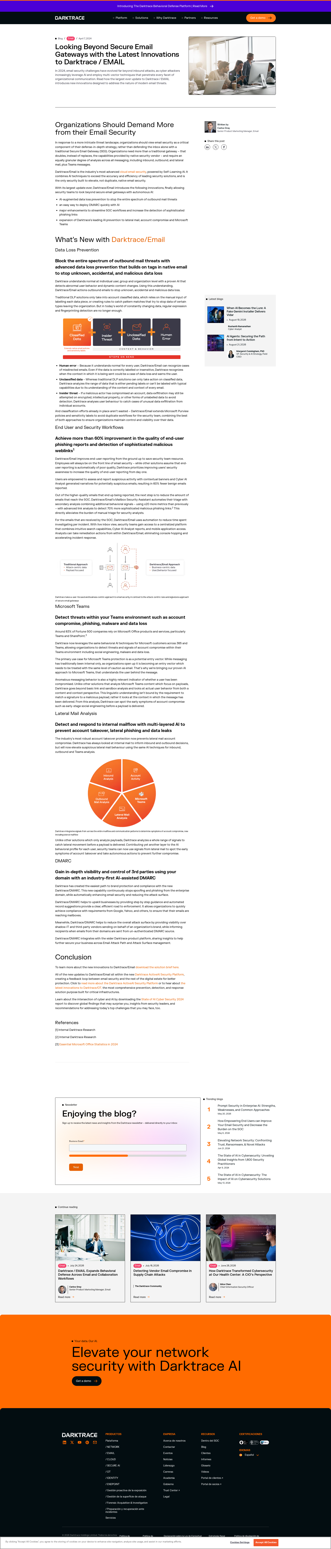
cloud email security (133, 172)
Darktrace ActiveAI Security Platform (159, 974)
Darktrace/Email (139, 239)
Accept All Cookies (266, 1542)
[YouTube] (79, 1442)
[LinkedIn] (64, 1442)
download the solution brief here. (157, 967)
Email (62, 1265)
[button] (120, 18)
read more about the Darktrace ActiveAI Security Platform (119, 983)
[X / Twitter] (72, 1442)
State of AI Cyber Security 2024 (162, 999)
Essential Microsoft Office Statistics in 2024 (88, 1044)
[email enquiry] (94, 1442)
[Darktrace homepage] (69, 18)
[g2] (87, 1442)
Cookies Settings (239, 1542)
